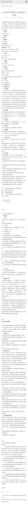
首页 (2, 5)
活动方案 (11, 5)
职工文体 (6, 5)
